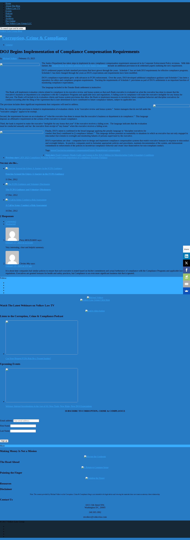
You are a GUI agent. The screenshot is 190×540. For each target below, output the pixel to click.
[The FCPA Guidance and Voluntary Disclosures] (28, 184)
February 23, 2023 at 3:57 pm (19, 266)
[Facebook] (186, 270)
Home (8, 3)
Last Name (5, 431)
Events (9, 11)
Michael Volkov (10, 58)
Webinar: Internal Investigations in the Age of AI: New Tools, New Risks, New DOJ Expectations (49, 406)
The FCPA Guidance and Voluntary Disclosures (28, 189)
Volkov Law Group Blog (11, 31)
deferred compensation (110, 150)
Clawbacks (61, 150)
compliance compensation (77, 150)
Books (8, 16)
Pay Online (10, 21)
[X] (186, 263)
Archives (9, 18)
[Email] (186, 283)
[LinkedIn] (186, 256)
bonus (53, 150)
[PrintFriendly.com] (186, 276)
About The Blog (13, 6)
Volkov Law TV (13, 8)
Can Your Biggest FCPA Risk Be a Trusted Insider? (28, 358)
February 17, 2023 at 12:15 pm (19, 242)
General (9, 45)
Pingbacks (11, 224)
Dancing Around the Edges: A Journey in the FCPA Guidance (35, 174)
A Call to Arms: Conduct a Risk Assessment (26, 205)
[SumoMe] (186, 290)
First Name (5, 426)
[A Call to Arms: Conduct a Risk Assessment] (26, 200)
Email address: (6, 420)
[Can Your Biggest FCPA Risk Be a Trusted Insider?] (42, 354)
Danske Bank (94, 150)
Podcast (9, 13)
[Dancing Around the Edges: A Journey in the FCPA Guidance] (34, 168)
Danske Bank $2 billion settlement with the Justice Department (79, 65)
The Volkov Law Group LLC (19, 23)
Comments (11, 221)
